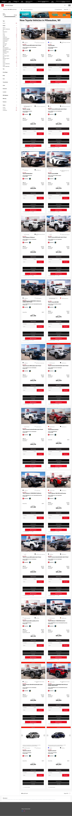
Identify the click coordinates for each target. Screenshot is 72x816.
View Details (33, 78)
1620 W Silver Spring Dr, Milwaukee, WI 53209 (63, 1)
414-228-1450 (4, 1)
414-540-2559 (43, 1)
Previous (20, 15)
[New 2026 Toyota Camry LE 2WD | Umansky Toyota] (46, 14)
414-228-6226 (16, 1)
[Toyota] (2, 5)
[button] (44, 31)
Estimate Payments (33, 76)
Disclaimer (68, 13)
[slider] (3, 16)
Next (71, 15)
